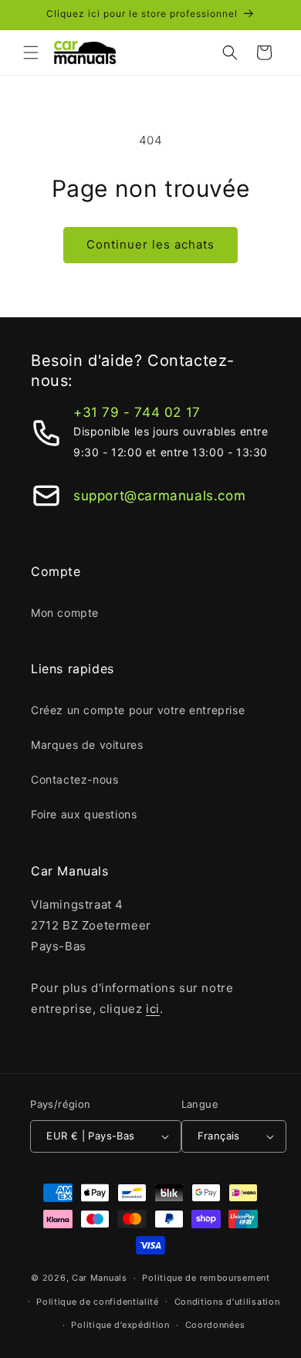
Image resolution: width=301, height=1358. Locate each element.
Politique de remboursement (205, 1277)
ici (153, 1008)
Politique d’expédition (120, 1324)
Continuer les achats (150, 244)
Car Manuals (99, 1277)
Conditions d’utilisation (227, 1301)
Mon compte (65, 612)
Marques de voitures (87, 744)
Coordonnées (215, 1324)
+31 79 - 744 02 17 (137, 412)
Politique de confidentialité (97, 1301)
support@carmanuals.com (159, 495)
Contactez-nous (74, 779)
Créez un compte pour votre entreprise (138, 709)
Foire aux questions (84, 814)
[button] (31, 52)
